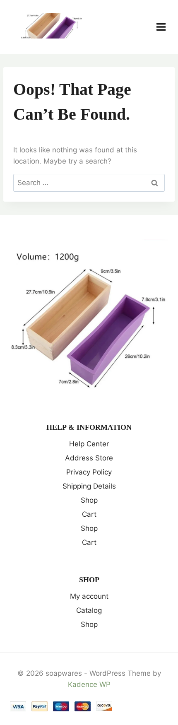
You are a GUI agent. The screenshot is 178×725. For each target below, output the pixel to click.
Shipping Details (89, 486)
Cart (89, 514)
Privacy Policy (89, 472)
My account (89, 596)
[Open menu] (165, 26)
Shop (89, 500)
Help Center (89, 444)
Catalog (89, 610)
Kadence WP (89, 684)
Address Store (89, 458)
